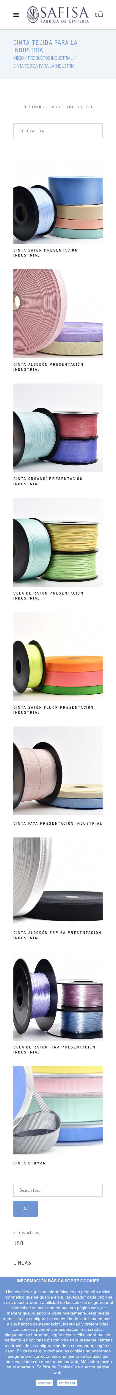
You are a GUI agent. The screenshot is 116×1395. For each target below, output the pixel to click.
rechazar (67, 1382)
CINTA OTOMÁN (29, 1163)
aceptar (44, 1382)
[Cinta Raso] (58, 14)
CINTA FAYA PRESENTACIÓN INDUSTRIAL (57, 823)
